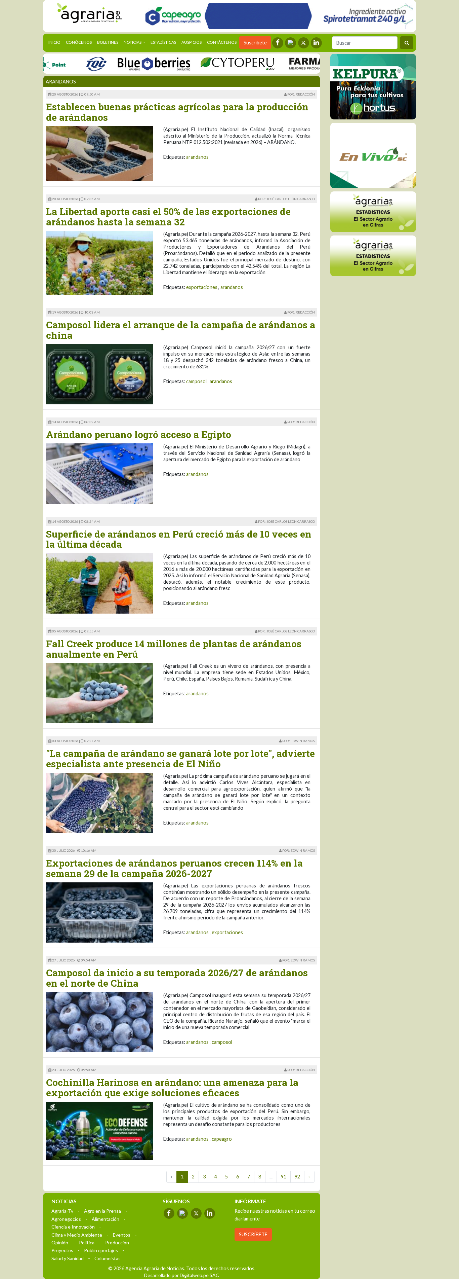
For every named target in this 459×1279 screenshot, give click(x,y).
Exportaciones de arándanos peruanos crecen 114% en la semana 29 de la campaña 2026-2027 (174, 868)
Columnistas (107, 1258)
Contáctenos (222, 42)
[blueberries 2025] (133, 63)
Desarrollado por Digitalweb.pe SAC (181, 1275)
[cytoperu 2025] (216, 63)
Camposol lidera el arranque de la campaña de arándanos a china (180, 330)
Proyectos (62, 1250)
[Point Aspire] (276, 16)
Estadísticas (163, 42)
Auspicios (191, 42)
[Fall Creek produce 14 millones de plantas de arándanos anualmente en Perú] (99, 692)
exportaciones (201, 287)
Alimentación (105, 1219)
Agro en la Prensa (102, 1211)
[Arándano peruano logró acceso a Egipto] (99, 473)
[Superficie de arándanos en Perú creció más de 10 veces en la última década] (99, 583)
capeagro (222, 1139)
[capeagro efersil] (373, 155)
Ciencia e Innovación (73, 1227)
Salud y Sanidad (67, 1258)
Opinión (59, 1242)
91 (283, 1176)
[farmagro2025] (312, 63)
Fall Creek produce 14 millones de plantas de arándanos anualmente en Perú (173, 648)
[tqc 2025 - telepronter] (75, 63)
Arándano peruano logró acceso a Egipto (138, 434)
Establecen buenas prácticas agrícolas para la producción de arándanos (177, 112)
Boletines (107, 42)
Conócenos (79, 42)
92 (297, 1176)
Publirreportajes (101, 1250)
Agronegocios (66, 1219)
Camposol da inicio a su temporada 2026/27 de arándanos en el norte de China (177, 977)
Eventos (121, 1235)
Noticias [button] (133, 42)
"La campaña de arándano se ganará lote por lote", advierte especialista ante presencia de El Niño (180, 758)
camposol (196, 381)
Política (86, 1242)
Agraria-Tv (62, 1211)
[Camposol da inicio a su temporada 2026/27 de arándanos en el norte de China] (99, 1021)
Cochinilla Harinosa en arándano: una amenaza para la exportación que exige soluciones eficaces (172, 1087)
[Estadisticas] (373, 211)
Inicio (55, 42)
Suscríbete (255, 42)
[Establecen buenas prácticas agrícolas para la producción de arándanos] (99, 153)
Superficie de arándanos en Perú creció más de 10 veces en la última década (178, 539)
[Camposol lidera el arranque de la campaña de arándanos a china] (99, 373)
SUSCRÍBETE (253, 1234)
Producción (117, 1242)
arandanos (197, 157)
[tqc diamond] (373, 86)
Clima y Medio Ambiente (76, 1235)
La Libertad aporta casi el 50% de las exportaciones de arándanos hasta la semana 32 (168, 216)
